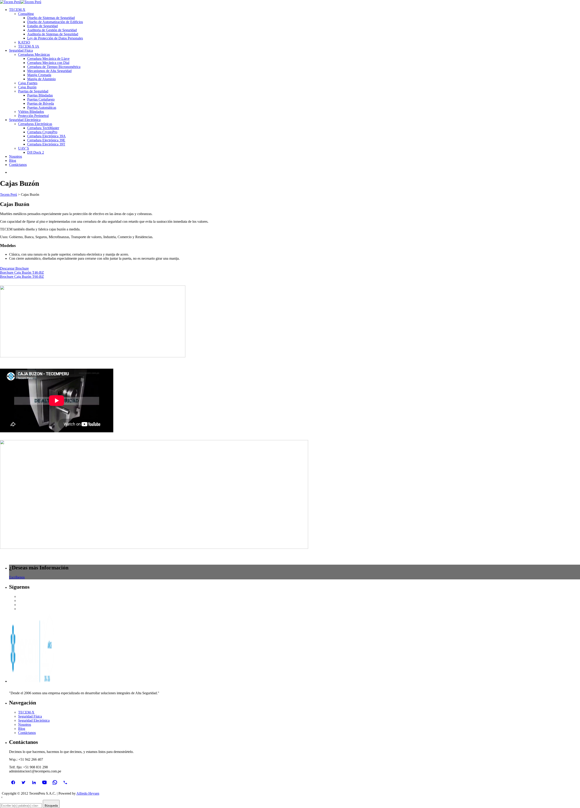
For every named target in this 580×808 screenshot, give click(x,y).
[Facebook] (13, 782)
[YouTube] (44, 782)
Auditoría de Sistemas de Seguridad (52, 34)
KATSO (24, 42)
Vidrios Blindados (31, 112)
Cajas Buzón (27, 87)
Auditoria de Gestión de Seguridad (52, 30)
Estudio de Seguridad (42, 26)
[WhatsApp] (55, 782)
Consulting (26, 14)
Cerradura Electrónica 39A (46, 136)
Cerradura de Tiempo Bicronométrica (53, 67)
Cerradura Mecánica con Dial (48, 63)
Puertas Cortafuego (41, 99)
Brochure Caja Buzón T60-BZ (22, 276)
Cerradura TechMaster (43, 128)
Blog (21, 729)
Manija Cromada (39, 75)
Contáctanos (27, 733)
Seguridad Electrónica (34, 720)
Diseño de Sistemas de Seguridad (51, 18)
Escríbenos (17, 577)
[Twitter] (23, 782)
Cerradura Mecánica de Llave (48, 58)
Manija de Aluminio (41, 79)
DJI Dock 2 (35, 152)
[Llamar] (65, 782)
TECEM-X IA (28, 46)
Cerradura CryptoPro (42, 132)
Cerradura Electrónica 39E (46, 140)
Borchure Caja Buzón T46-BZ (22, 272)
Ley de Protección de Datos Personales (55, 38)
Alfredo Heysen (87, 793)
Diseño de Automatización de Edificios (55, 22)
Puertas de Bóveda (40, 103)
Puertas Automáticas (41, 107)
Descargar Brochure (14, 268)
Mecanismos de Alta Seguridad (49, 71)
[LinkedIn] (34, 782)
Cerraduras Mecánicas (34, 54)
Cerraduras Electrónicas (35, 124)
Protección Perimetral (33, 116)
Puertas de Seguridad (33, 91)
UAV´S (23, 148)
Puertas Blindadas (40, 95)
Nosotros (24, 724)
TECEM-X (26, 712)
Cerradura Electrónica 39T (46, 144)
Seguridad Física (30, 716)
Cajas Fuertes (27, 83)
